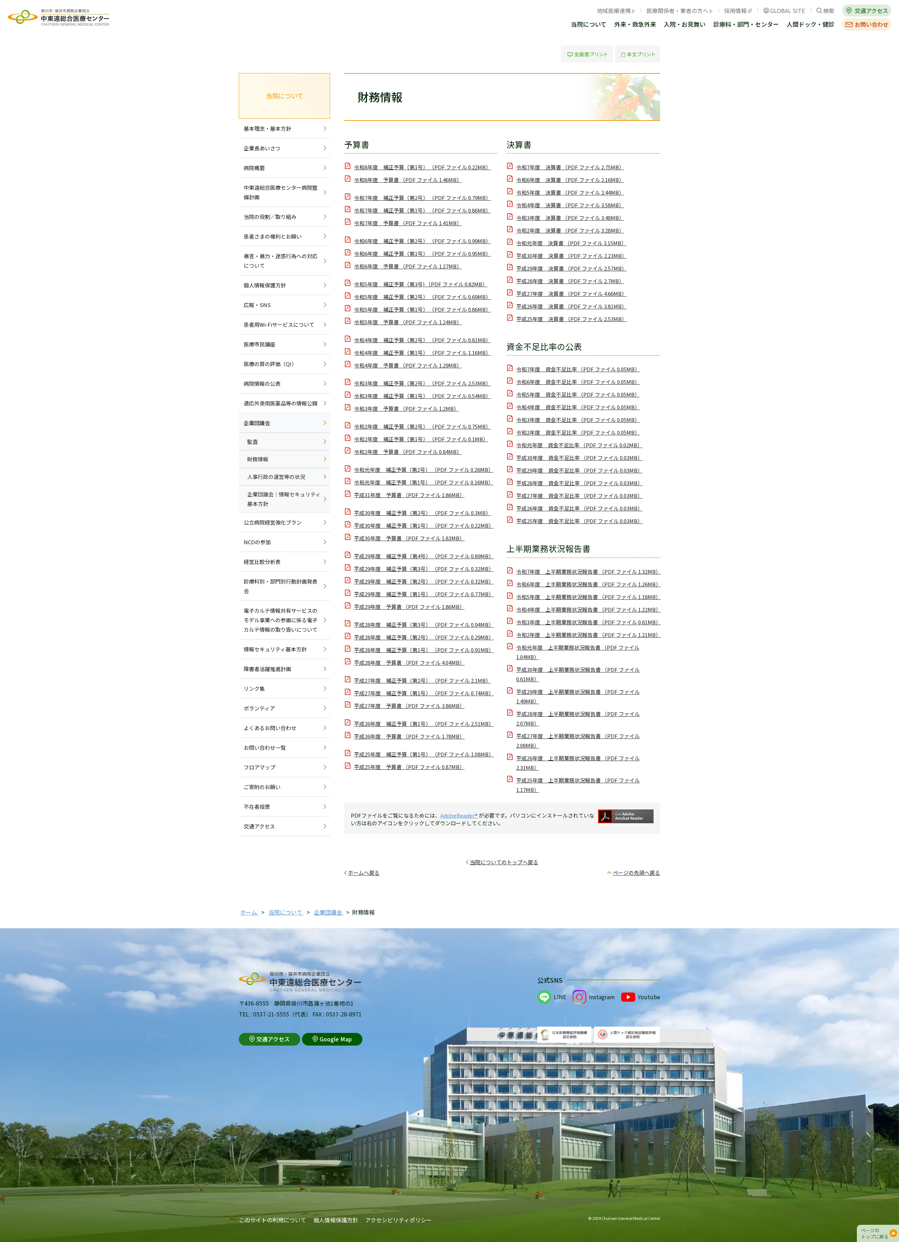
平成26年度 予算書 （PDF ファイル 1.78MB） (409, 736)
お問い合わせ (871, 24)
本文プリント (637, 54)
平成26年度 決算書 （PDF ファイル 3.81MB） (571, 306)
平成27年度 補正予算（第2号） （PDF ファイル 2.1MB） (422, 680)
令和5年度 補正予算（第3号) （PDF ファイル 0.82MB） (420, 284)
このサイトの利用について (272, 1220)
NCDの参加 (257, 542)
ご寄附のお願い (262, 787)
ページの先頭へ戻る (636, 872)
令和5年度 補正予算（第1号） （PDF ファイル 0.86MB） (422, 309)
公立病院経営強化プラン (273, 522)
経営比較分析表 (262, 561)
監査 (252, 441)
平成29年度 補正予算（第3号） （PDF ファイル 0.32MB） (424, 568)
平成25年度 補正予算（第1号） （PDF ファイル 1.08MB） (424, 754)
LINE (560, 997)
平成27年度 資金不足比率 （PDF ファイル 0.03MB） (579, 495)
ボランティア (259, 708)
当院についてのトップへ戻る (504, 862)
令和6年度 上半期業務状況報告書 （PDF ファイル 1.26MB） (588, 584)
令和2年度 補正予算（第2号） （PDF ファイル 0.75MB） (422, 426)
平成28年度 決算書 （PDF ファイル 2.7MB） (570, 281)
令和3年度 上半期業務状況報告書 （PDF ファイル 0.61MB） (588, 622)
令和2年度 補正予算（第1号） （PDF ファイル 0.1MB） (421, 439)
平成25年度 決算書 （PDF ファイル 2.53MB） (571, 319)
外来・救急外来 (635, 24)
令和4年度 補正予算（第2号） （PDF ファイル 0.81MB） (422, 340)
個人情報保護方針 (265, 285)
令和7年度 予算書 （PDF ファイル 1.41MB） (408, 223)
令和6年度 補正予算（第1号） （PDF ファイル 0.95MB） (422, 253)
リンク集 (254, 688)
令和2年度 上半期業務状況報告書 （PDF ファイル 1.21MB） (588, 634)
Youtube (649, 997)
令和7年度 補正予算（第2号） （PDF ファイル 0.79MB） (422, 197)
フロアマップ (259, 767)
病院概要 (254, 167)
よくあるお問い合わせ (270, 727)
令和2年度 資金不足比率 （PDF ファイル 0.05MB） (578, 432)
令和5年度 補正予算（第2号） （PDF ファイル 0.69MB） (422, 296)
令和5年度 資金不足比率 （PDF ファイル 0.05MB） (578, 394)
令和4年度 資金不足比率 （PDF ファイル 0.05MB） (578, 407)
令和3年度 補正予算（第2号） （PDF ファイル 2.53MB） (422, 383)
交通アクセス (871, 10)
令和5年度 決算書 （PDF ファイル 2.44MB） (570, 192)
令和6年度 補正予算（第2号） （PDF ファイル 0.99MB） (422, 241)
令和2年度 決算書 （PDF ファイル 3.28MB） (570, 230)
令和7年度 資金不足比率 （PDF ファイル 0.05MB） (578, 369)
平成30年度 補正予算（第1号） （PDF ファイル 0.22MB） (424, 525)
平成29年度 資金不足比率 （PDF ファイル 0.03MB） (579, 470)
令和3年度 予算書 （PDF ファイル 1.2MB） (406, 408)
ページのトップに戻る (874, 1233)
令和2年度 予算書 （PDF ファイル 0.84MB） (408, 451)
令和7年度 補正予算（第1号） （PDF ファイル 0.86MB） (422, 210)
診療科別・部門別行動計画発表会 (280, 586)
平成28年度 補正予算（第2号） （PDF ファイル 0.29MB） (424, 637)
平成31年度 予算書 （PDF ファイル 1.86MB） (409, 495)
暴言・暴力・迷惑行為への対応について (280, 260)
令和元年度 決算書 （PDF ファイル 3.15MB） (571, 243)
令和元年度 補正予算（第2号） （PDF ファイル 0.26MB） (423, 469)
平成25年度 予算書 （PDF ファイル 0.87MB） (409, 766)
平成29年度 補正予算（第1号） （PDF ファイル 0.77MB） (424, 594)
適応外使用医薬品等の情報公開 (280, 403)
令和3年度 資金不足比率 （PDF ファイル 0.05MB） (578, 419)
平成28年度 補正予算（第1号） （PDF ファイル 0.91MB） (424, 649)
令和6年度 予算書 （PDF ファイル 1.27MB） (408, 266)
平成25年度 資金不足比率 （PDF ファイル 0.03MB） (579, 521)
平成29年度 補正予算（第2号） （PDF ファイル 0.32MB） (424, 581)
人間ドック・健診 (810, 24)
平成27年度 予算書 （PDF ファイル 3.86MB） (409, 705)
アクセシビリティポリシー (398, 1220)
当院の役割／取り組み (270, 216)
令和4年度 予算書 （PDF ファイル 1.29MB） (408, 365)
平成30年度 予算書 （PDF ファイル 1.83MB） (409, 538)
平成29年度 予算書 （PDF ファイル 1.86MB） (409, 606)
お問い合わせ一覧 (265, 747)
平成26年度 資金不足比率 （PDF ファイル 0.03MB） (579, 508)
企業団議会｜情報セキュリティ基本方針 (284, 498)
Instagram (602, 997)
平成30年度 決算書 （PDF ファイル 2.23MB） (571, 255)
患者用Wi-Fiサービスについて (279, 324)
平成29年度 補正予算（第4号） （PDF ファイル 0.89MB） (424, 556)
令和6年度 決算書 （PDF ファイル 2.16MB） (570, 179)
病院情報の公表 (262, 383)
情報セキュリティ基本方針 (275, 649)
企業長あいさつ (262, 148)
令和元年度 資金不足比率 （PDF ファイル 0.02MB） (579, 445)
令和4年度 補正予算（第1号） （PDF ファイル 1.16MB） (422, 352)
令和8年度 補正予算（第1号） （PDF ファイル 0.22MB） (422, 167)
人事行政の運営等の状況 (276, 476)
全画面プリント (587, 54)
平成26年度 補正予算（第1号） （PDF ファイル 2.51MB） (424, 723)
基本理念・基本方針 (267, 128)
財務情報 (257, 459)
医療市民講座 (259, 344)
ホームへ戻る (364, 872)
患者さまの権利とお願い (273, 236)
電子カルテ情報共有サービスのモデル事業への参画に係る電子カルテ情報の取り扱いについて (280, 620)
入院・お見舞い (685, 24)
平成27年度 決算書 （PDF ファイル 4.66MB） (571, 293)
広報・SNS (257, 304)
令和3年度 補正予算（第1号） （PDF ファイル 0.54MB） (422, 395)
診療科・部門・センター (746, 24)
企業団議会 (257, 423)
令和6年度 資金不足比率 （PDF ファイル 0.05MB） (578, 381)
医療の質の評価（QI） (270, 364)
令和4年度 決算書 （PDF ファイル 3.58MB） (570, 205)
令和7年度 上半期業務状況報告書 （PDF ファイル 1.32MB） (588, 571)
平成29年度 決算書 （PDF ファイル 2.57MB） (571, 268)
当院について (588, 24)
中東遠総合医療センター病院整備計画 (280, 192)
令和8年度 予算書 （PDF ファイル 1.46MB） (408, 179)
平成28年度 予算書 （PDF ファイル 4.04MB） (409, 662)
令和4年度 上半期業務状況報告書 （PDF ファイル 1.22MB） (588, 609)
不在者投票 (257, 806)
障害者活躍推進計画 (267, 668)
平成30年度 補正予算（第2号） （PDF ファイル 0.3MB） (422, 512)
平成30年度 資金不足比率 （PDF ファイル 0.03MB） (579, 457)
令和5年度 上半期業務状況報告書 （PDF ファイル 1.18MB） (588, 596)
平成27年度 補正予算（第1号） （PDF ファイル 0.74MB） (424, 693)
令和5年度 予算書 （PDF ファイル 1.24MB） (408, 322)
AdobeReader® (459, 815)
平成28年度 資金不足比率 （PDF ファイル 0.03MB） (579, 483)
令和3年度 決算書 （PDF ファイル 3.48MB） (570, 217)
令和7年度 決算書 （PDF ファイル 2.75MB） (570, 167)
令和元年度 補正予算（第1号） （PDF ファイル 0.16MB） (423, 482)
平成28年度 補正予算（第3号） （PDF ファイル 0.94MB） (424, 624)
